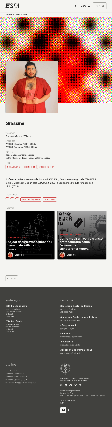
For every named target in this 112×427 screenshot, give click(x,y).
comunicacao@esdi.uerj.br (71, 353)
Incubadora (10, 370)
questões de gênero (31, 199)
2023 (32, 144)
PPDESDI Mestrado (14, 144)
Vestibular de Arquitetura (15, 377)
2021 (26, 144)
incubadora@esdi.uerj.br (70, 345)
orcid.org (28, 167)
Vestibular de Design (14, 374)
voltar (13, 278)
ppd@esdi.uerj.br (67, 328)
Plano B (77, 391)
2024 (26, 136)
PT (76, 6)
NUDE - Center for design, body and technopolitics (28, 158)
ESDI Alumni (21, 15)
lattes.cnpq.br (45, 167)
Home (9, 15)
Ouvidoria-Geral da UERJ (15, 380)
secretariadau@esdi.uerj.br (71, 320)
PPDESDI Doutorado (14, 147)
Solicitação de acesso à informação (20, 383)
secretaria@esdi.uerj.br (69, 309)
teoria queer (49, 199)
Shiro (72, 393)
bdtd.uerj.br (12, 167)
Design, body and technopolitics (20, 155)
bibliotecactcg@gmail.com (71, 337)
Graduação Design (14, 136)
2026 (33, 147)
